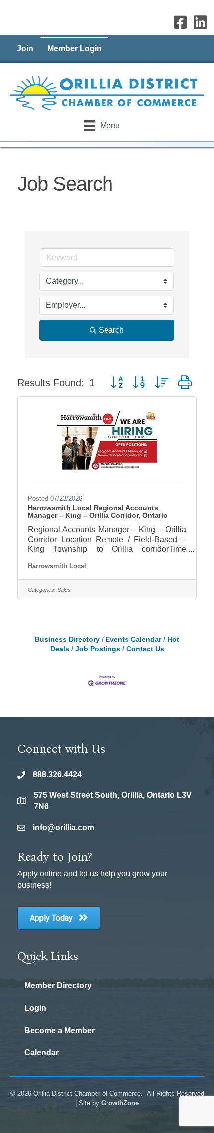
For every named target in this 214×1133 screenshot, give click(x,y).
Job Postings (97, 649)
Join (25, 48)
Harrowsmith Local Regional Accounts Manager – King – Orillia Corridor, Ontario (98, 511)
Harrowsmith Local (57, 566)
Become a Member (59, 1030)
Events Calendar (133, 639)
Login (35, 1008)
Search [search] (111, 330)
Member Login (74, 48)
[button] (117, 382)
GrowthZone (120, 1103)
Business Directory (67, 639)
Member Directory (58, 985)
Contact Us (145, 649)
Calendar (41, 1052)
